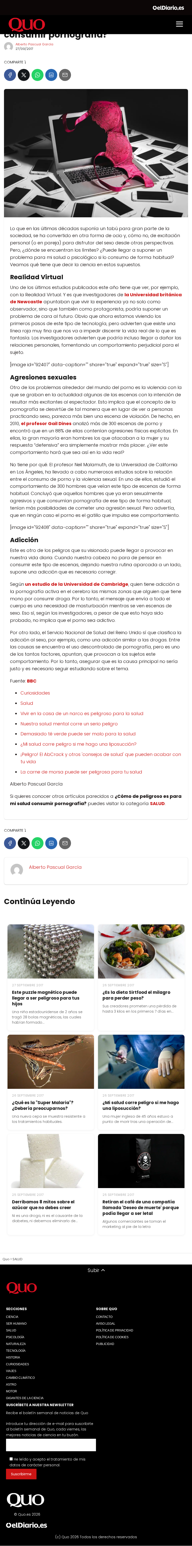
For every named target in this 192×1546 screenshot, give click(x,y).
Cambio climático (20, 1378)
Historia (13, 1357)
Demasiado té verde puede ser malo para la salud (78, 734)
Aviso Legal (105, 1323)
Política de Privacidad (114, 1330)
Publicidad (105, 1344)
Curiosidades (35, 693)
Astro (11, 1384)
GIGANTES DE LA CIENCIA (25, 1398)
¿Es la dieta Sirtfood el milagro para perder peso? (136, 995)
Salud (26, 703)
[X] (24, 75)
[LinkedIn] (51, 75)
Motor (11, 1391)
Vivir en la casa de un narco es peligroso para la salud (82, 713)
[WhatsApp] (38, 75)
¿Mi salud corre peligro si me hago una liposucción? (78, 744)
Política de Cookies (112, 1337)
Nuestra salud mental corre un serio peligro (69, 724)
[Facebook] (10, 75)
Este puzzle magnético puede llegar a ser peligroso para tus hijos (46, 998)
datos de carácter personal (35, 1465)
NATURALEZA (16, 1344)
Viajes (11, 1371)
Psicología (15, 1337)
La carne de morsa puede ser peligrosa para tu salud (81, 772)
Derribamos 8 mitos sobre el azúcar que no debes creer (43, 1205)
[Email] (65, 75)
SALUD (11, 1330)
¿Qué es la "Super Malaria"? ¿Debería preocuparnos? (43, 1105)
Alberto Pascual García (34, 44)
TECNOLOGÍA (16, 1350)
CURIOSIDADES (17, 1364)
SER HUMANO (16, 1323)
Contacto (104, 1317)
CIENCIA (12, 1317)
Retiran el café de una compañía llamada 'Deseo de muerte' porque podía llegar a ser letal (140, 1207)
